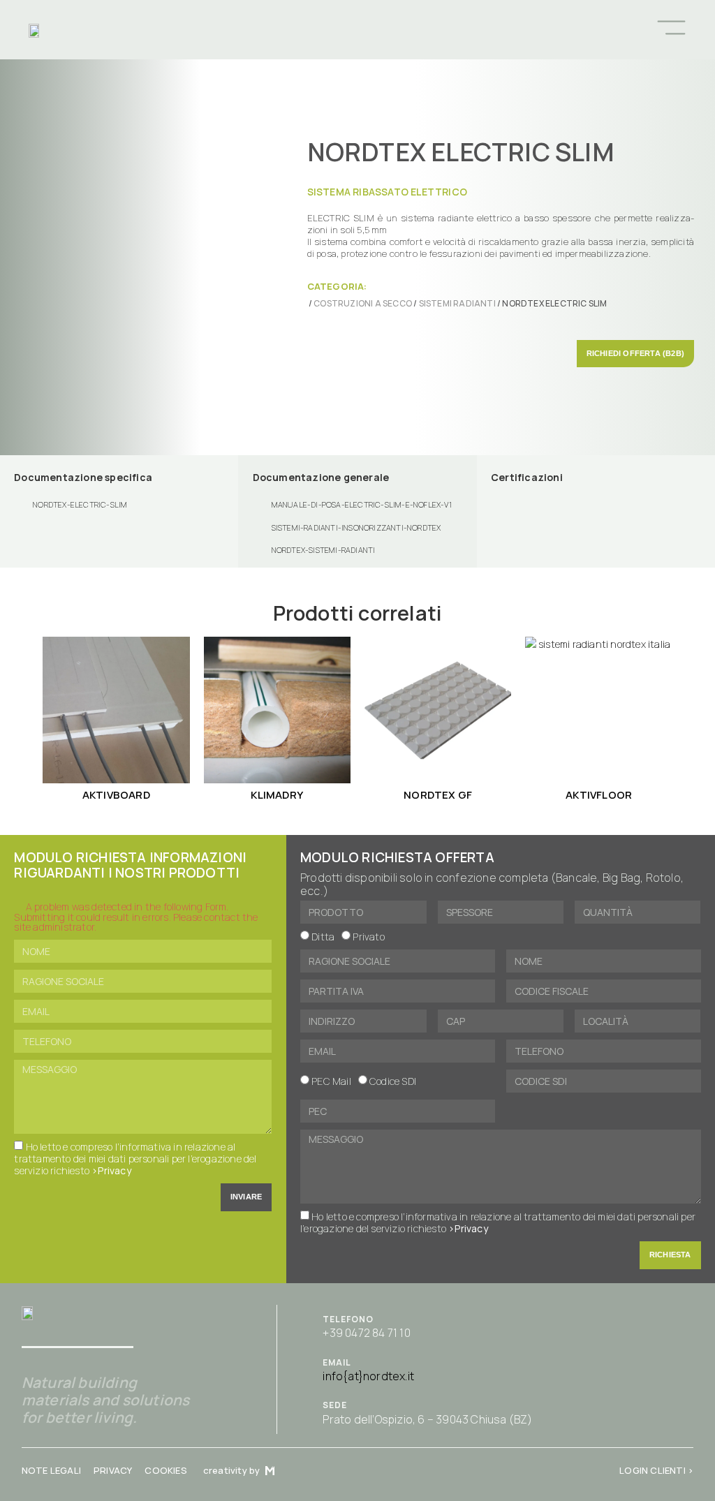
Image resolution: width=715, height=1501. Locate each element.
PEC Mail (331, 1081)
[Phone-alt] (419, 29)
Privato (368, 936)
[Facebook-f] (487, 29)
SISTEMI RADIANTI (457, 303)
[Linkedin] (533, 29)
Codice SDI (392, 1081)
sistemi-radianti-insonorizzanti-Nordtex (356, 527)
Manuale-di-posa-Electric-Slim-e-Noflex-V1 (362, 504)
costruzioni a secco (363, 303)
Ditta (322, 936)
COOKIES (165, 1470)
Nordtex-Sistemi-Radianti (324, 550)
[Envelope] (441, 29)
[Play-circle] (464, 29)
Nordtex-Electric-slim (80, 504)
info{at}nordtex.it (368, 1376)
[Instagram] (510, 29)
